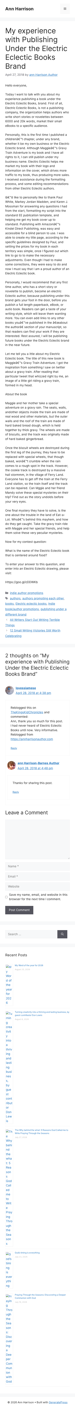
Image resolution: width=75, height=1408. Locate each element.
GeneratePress (58, 1402)
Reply (14, 748)
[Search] (62, 934)
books (9, 603)
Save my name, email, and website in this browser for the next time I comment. (38, 897)
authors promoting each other (43, 598)
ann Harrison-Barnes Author (38, 763)
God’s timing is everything (27, 1252)
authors (15, 598)
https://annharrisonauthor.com (32, 739)
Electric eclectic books (31, 603)
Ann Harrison (19, 8)
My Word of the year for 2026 (29, 965)
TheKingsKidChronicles (27, 712)
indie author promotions (26, 593)
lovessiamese (26, 688)
